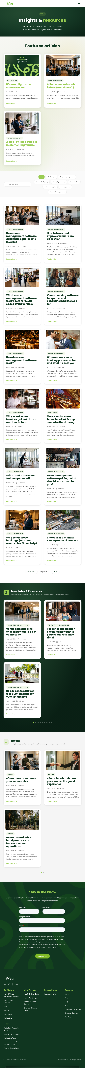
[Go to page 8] (49, 722)
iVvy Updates (65, 187)
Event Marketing (42, 182)
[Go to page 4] (40, 722)
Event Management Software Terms (10, 1043)
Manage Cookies (75, 1060)
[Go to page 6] (44, 722)
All (41, 177)
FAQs (67, 1002)
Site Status (68, 1017)
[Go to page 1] (33, 723)
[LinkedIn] (5, 984)
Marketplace (8, 1018)
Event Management (67, 177)
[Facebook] (13, 984)
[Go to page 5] (42, 722)
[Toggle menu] (79, 3)
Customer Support (71, 1013)
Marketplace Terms (10, 1038)
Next (56, 572)
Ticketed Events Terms (11, 1034)
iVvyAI (6, 1007)
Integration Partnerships (73, 1009)
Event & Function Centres (30, 1003)
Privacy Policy (63, 1059)
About (67, 994)
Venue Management (57, 192)
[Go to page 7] (46, 722)
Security (67, 998)
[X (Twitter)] (9, 984)
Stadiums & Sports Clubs (30, 1009)
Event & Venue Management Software (11, 995)
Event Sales (74, 182)
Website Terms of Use (11, 1048)
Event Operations (59, 182)
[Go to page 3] (38, 722)
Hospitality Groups (30, 998)
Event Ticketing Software (9, 1001)
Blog (66, 1005)
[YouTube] (16, 984)
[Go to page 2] (35, 722)
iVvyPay (6, 1010)
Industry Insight (50, 187)
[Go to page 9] (51, 722)
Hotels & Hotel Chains (32, 994)
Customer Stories (50, 994)
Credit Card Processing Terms (11, 1029)
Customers (51, 177)
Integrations (8, 1014)
